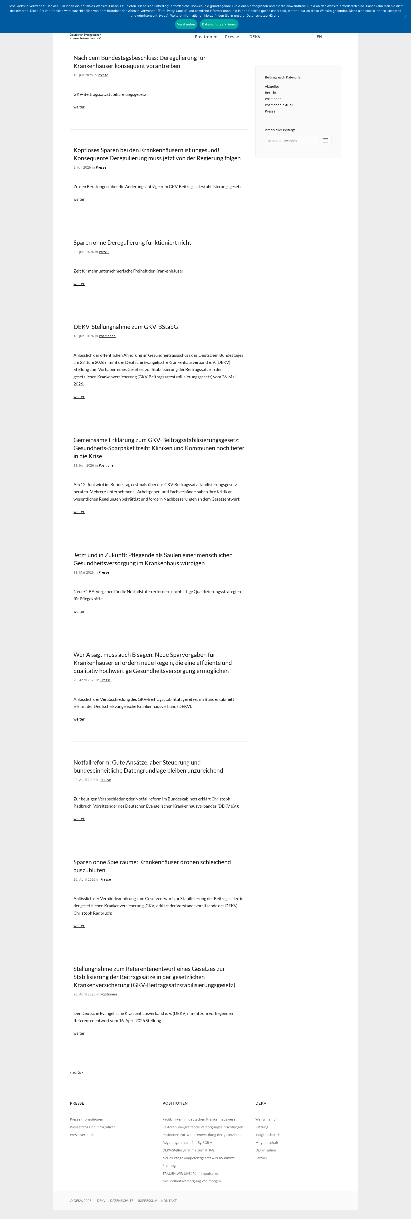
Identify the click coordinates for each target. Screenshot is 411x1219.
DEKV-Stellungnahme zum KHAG (188, 1150)
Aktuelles (272, 86)
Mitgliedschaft (266, 1142)
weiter (79, 107)
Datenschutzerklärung (219, 24)
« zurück (76, 1072)
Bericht (270, 92)
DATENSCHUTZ (121, 1200)
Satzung (261, 1127)
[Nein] (405, 16)
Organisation (265, 1150)
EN (320, 36)
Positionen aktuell (279, 105)
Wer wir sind (265, 1119)
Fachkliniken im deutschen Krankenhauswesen (200, 1119)
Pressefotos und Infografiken (93, 1127)
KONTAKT (169, 1200)
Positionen (206, 36)
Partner (261, 1158)
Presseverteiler (82, 1134)
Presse (103, 75)
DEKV (101, 1200)
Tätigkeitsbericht (268, 1134)
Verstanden (186, 24)
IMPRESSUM (147, 1200)
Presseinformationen (86, 1119)
